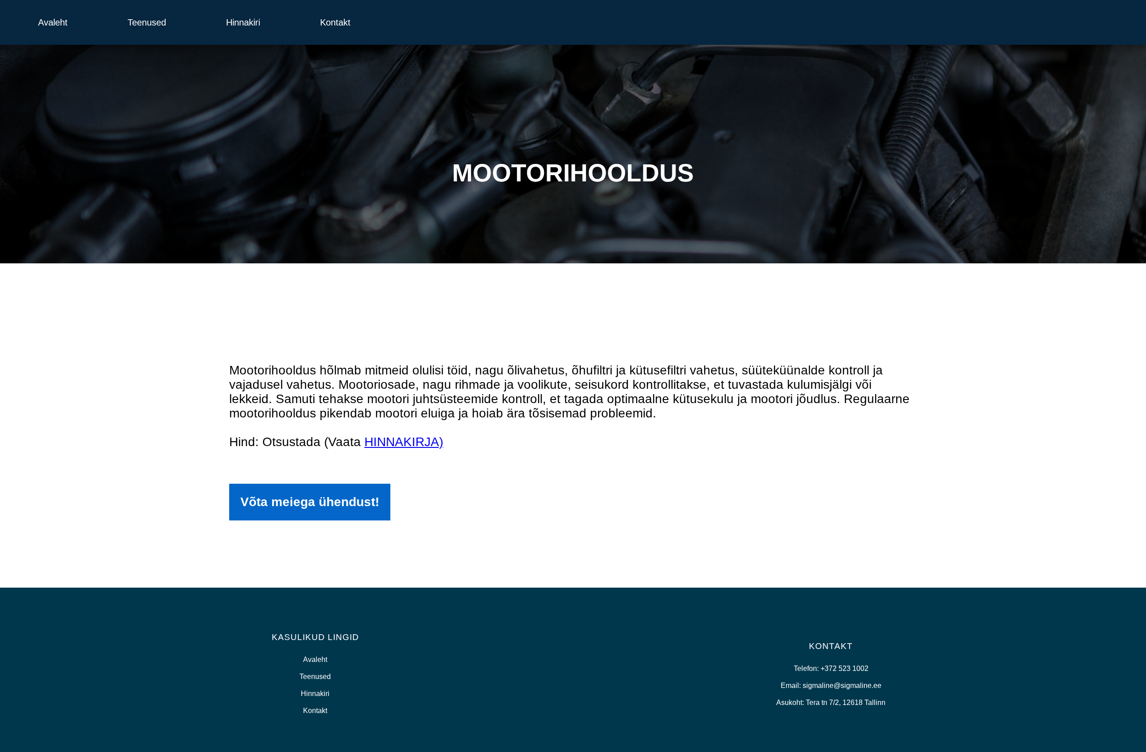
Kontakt (335, 22)
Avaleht (53, 22)
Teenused (147, 22)
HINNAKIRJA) (403, 442)
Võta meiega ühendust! (309, 502)
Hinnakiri (243, 22)
